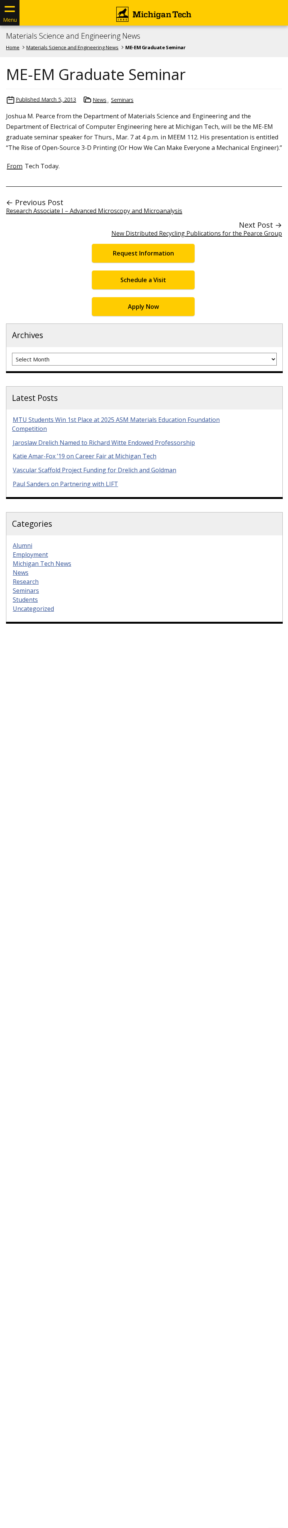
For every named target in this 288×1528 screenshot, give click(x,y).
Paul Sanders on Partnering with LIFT (65, 484)
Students (25, 599)
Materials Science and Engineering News (73, 36)
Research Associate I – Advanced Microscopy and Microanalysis (94, 211)
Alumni (22, 545)
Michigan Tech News (42, 563)
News (99, 99)
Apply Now (143, 306)
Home (13, 47)
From (14, 166)
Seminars (122, 99)
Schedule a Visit (143, 280)
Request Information (143, 253)
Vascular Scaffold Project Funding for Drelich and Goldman (94, 470)
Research (26, 581)
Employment (30, 554)
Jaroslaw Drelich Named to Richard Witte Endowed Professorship (104, 442)
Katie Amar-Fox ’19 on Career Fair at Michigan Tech (84, 456)
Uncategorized (33, 609)
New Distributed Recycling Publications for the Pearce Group (196, 233)
